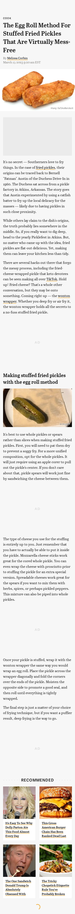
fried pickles (45, 167)
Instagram (65, 424)
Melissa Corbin (17, 58)
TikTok (51, 279)
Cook (7, 18)
